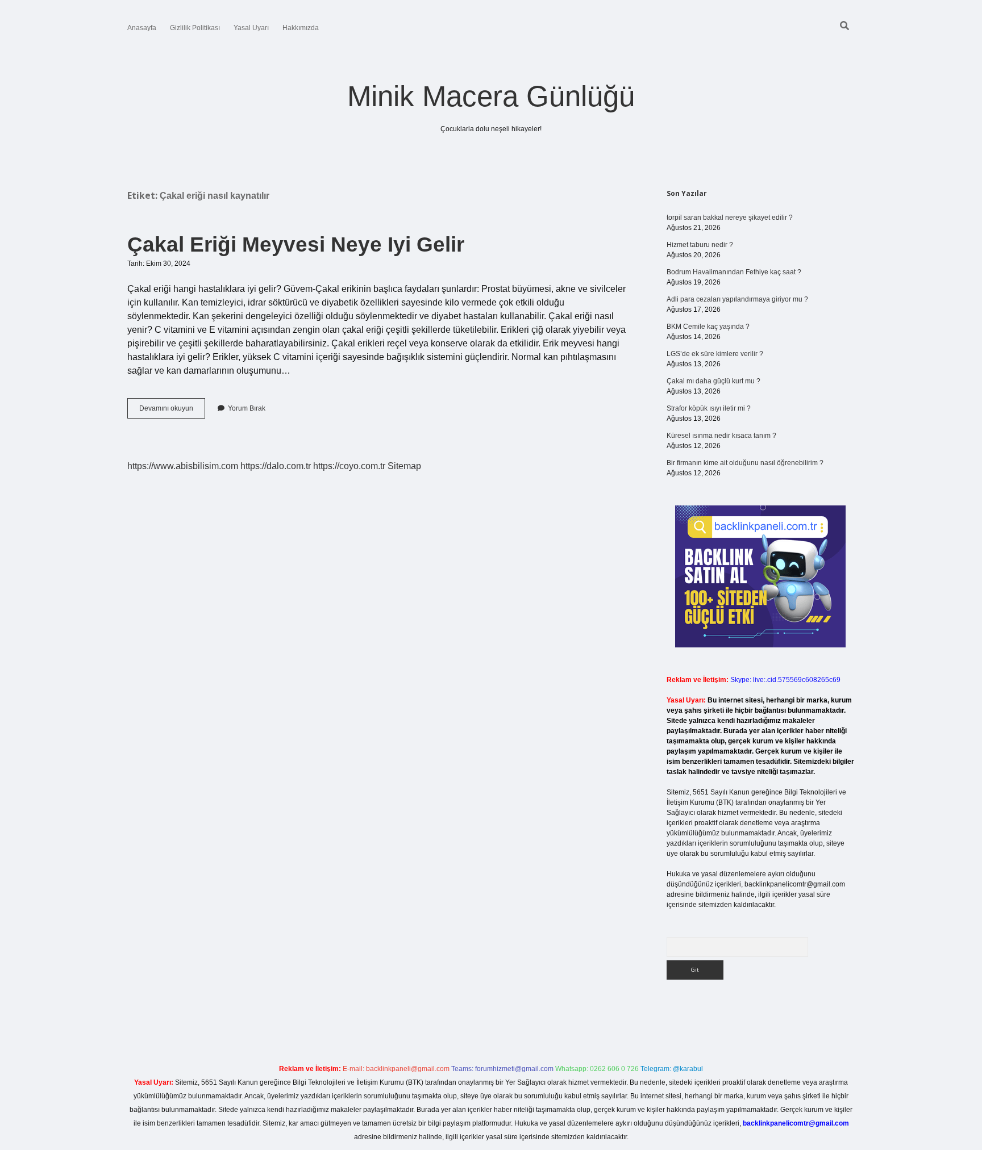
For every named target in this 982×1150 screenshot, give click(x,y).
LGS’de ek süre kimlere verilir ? (715, 354)
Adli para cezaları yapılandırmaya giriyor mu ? (737, 299)
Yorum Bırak (246, 408)
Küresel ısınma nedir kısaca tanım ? (721, 436)
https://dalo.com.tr (275, 466)
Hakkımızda (300, 28)
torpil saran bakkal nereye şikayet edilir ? (730, 217)
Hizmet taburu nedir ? (700, 245)
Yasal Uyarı (251, 28)
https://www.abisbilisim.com (182, 466)
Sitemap (404, 466)
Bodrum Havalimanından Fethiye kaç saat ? (734, 272)
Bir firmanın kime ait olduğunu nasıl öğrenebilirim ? (745, 463)
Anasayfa (141, 28)
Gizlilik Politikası (195, 28)
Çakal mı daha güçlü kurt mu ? (713, 381)
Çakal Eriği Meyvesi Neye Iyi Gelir (295, 244)
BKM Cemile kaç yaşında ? (708, 327)
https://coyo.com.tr (349, 466)
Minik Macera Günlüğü (491, 96)
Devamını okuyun (172, 411)
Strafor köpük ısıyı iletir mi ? (709, 408)
